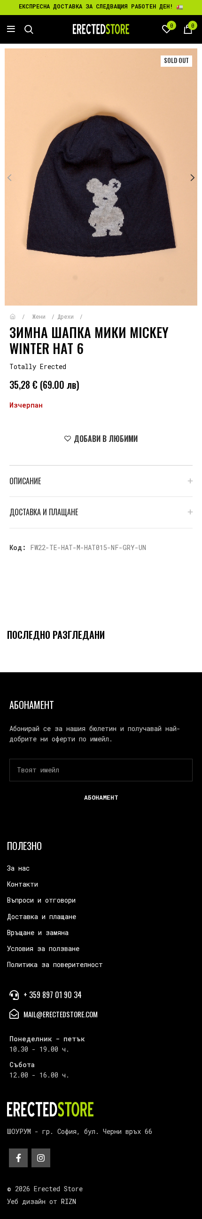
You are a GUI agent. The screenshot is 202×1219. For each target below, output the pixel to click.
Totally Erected (37, 366)
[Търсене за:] (29, 29)
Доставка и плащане (41, 916)
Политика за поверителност (55, 964)
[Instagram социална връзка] (40, 1157)
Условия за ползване (43, 948)
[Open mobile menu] (11, 29)
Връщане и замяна (38, 932)
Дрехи (67, 316)
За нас (18, 868)
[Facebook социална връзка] (18, 1157)
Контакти (22, 884)
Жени (40, 316)
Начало (19, 312)
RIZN (68, 1201)
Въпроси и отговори (41, 900)
